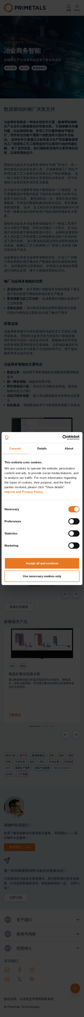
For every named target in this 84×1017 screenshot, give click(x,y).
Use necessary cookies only (42, 576)
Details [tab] (42, 448)
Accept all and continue (42, 563)
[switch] (74, 521)
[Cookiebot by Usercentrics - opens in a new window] (62, 437)
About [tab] (69, 448)
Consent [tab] (15, 448)
